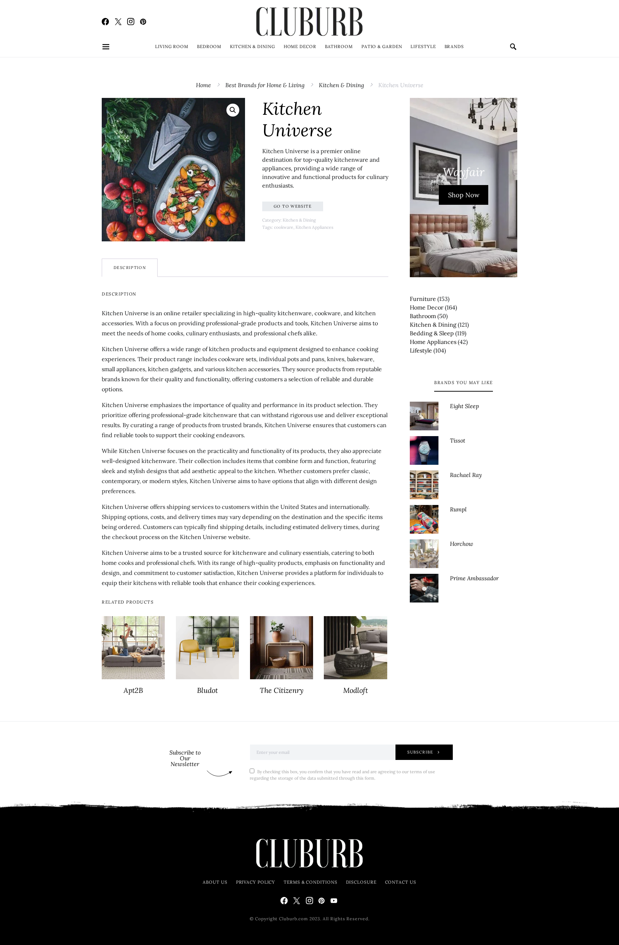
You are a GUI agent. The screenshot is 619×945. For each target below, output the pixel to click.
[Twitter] (118, 21)
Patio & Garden (381, 46)
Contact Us (400, 882)
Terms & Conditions (310, 882)
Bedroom (209, 46)
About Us (215, 882)
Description (130, 267)
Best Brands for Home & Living (264, 85)
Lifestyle (423, 46)
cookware (283, 227)
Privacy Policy (255, 882)
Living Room (171, 46)
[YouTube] (333, 900)
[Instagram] (130, 21)
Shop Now (463, 195)
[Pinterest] (143, 21)
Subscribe (420, 752)
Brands (454, 46)
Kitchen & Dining (252, 46)
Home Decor (300, 46)
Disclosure (361, 882)
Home (203, 85)
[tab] (130, 268)
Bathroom (339, 46)
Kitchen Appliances (315, 227)
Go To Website (293, 206)
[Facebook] (105, 21)
